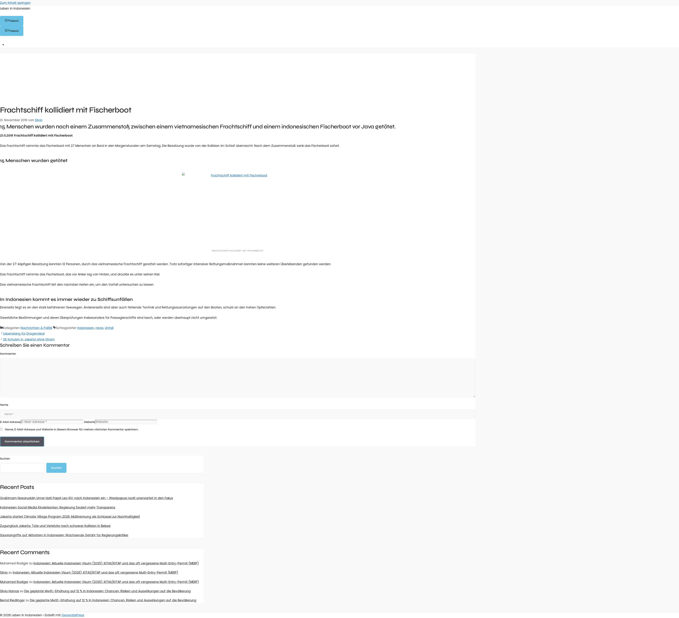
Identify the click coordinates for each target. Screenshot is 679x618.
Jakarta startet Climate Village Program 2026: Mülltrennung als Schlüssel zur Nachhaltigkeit (70, 517)
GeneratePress (73, 615)
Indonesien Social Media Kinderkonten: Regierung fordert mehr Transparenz (57, 507)
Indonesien (85, 328)
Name (4, 404)
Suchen (5, 458)
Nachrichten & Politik (36, 328)
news (99, 328)
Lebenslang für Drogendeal (24, 333)
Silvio (4, 572)
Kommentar (8, 353)
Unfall (109, 328)
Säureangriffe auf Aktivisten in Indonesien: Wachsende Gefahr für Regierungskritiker (64, 535)
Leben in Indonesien (15, 8)
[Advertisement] (238, 78)
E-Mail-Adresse (10, 422)
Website (89, 422)
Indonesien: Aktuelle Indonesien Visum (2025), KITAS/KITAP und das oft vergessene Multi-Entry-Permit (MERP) (116, 563)
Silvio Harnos (9, 591)
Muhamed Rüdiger (14, 582)
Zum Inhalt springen (15, 3)
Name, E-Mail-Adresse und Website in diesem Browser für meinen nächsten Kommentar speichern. (72, 429)
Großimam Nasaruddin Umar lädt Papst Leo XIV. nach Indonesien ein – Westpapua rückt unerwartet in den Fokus (86, 498)
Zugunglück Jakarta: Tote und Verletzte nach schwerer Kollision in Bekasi (55, 526)
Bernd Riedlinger (12, 600)
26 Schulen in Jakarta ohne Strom (29, 339)
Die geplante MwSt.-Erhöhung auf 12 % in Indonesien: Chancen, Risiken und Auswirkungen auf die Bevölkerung (107, 591)
